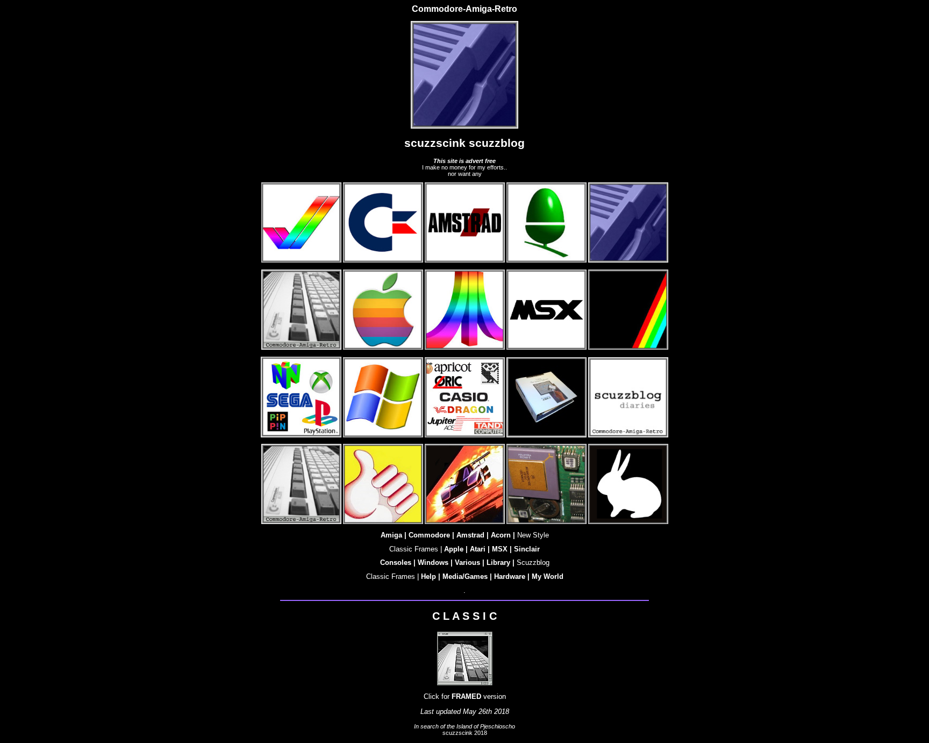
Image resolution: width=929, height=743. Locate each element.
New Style (533, 535)
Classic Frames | (415, 549)
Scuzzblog (533, 562)
